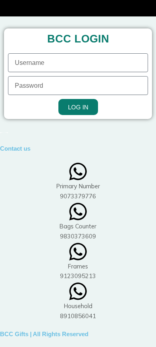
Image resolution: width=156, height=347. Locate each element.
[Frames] (78, 252)
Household (78, 306)
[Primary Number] (78, 171)
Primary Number (78, 186)
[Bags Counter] (78, 212)
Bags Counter (78, 226)
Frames (78, 266)
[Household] (78, 291)
